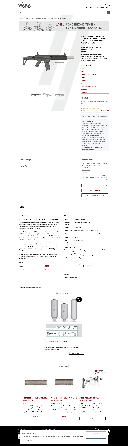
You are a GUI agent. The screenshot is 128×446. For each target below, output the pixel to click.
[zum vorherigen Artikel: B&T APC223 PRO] (105, 18)
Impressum (24, 440)
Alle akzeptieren (96, 433)
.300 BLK (47, 266)
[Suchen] (108, 12)
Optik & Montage (86, 170)
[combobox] (95, 68)
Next (108, 395)
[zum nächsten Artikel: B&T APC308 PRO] (108, 18)
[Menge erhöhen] (106, 185)
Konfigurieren (96, 437)
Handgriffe (84, 172)
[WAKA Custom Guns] (25, 5)
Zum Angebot (76, 353)
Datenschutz (29, 440)
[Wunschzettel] (105, 5)
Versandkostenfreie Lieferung (94, 101)
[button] (102, 5)
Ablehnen (96, 440)
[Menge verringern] (83, 185)
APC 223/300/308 (90, 49)
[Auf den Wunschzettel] (94, 195)
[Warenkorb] (109, 5)
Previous (20, 395)
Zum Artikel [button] (35, 416)
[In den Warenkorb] (20, 34)
